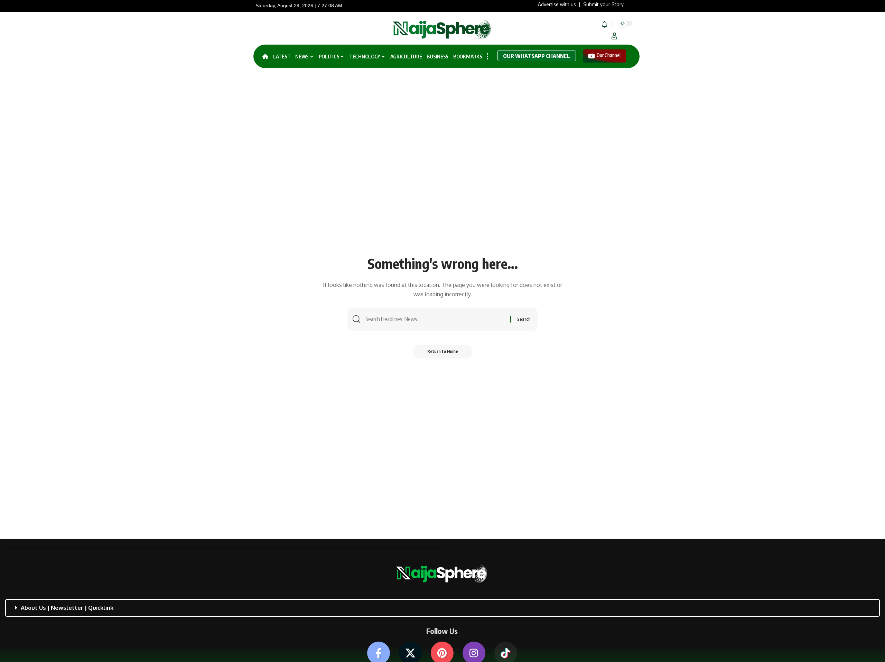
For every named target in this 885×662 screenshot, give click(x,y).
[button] (614, 35)
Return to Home (442, 351)
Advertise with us (557, 4)
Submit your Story (603, 4)
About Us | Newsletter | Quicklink (67, 607)
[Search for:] (435, 319)
